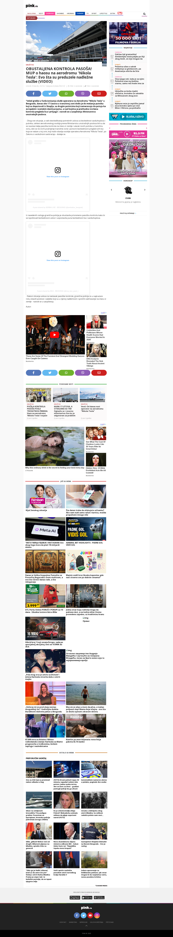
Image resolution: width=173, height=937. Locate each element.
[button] (29, 399)
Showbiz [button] (60, 13)
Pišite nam (109, 922)
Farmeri (80, 13)
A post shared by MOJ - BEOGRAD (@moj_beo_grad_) (57, 291)
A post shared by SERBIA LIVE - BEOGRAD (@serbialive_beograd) (58, 207)
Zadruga (50, 13)
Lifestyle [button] (103, 13)
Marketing (73, 922)
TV (87, 13)
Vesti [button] (41, 13)
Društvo (30, 65)
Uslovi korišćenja (96, 922)
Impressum (83, 922)
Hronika (70, 13)
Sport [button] (94, 13)
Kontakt (63, 922)
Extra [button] (112, 13)
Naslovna (31, 13)
